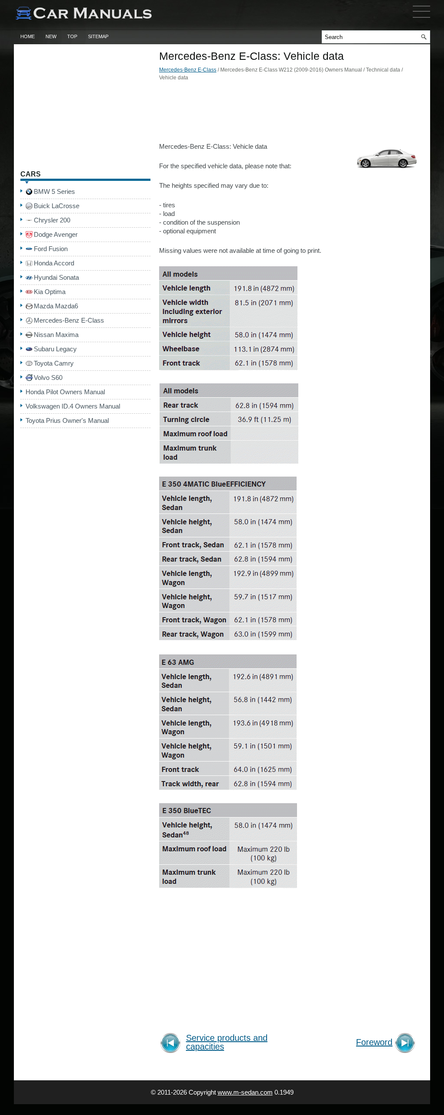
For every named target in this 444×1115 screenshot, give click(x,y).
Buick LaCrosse (56, 205)
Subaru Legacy (55, 349)
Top (72, 36)
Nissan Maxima (56, 334)
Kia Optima (49, 291)
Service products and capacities (227, 1042)
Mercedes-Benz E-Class (187, 70)
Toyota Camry (54, 363)
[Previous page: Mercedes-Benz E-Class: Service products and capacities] (172, 1044)
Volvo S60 (48, 377)
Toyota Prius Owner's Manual (67, 420)
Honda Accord (54, 263)
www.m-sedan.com (245, 1092)
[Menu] (421, 19)
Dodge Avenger (56, 234)
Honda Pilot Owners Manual (65, 392)
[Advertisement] (289, 114)
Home (27, 36)
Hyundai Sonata (56, 277)
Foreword (374, 1042)
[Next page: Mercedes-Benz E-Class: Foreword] (406, 1044)
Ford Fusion (51, 248)
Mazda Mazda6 (56, 306)
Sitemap (98, 36)
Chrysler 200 (52, 220)
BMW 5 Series (54, 191)
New (51, 36)
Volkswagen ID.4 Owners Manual (73, 406)
